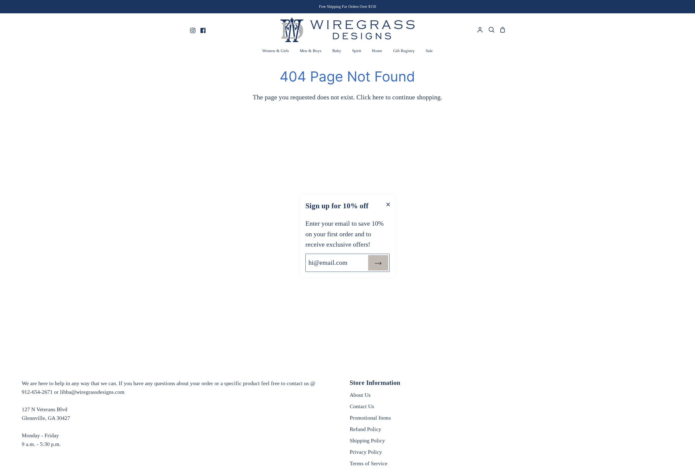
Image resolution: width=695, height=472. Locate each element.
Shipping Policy (367, 440)
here (378, 97)
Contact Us (362, 406)
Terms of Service (368, 463)
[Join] (378, 262)
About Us (360, 395)
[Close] (388, 204)
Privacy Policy (366, 452)
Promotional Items (370, 418)
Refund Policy (365, 429)
